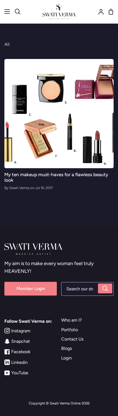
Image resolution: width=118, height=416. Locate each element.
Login (66, 358)
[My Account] (99, 11)
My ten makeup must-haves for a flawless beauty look (56, 177)
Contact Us (72, 339)
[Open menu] (7, 12)
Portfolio (69, 329)
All (7, 44)
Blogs (66, 348)
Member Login (30, 288)
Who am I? (71, 320)
